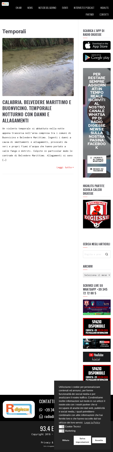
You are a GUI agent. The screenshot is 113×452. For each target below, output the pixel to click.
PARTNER (90, 14)
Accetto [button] (99, 440)
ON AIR (19, 8)
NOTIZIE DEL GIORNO (47, 8)
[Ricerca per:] (96, 254)
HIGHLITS (104, 8)
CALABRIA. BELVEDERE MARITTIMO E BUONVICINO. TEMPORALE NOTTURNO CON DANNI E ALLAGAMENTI (36, 111)
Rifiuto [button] (65, 440)
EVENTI (65, 8)
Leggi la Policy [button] (92, 422)
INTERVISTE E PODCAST (84, 8)
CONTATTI (104, 14)
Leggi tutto (64, 167)
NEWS (30, 8)
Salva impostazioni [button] (82, 440)
